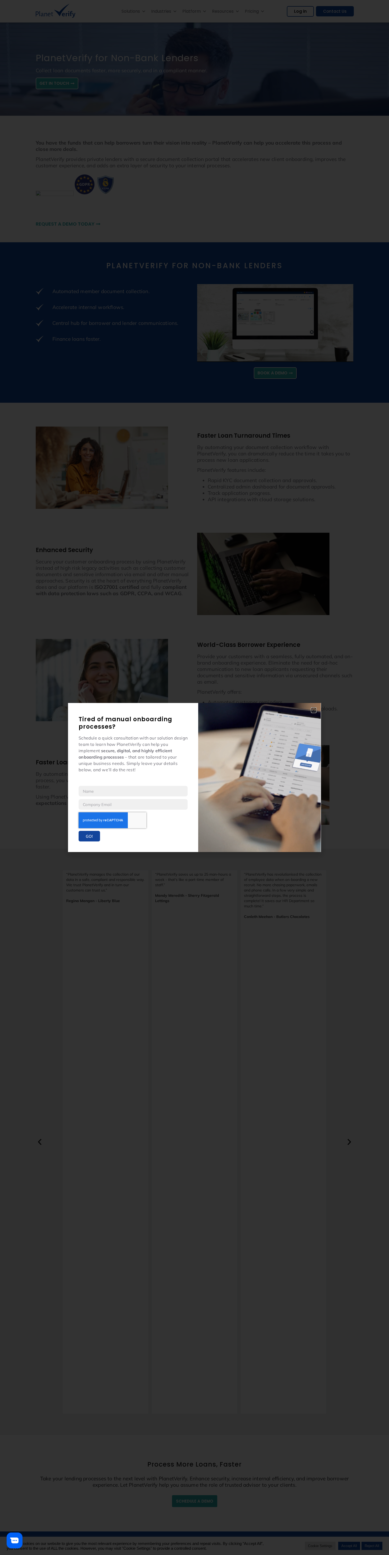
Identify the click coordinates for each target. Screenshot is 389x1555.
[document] (194, 777)
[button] (314, 710)
